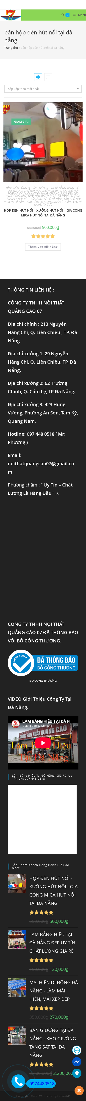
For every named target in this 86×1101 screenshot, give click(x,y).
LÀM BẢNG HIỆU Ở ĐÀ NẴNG (46, 199)
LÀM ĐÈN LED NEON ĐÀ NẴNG (44, 202)
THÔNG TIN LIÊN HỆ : (31, 290)
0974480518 (42, 1083)
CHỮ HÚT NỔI (32, 191)
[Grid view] (38, 77)
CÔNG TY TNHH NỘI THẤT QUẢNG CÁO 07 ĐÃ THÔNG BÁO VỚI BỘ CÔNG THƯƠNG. (43, 632)
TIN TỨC (47, 205)
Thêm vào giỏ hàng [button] (43, 247)
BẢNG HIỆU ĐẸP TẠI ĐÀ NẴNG (49, 188)
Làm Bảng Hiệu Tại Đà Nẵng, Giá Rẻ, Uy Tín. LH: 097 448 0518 (42, 777)
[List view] (48, 77)
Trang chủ (11, 48)
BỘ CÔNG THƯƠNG (43, 680)
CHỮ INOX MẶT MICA (54, 191)
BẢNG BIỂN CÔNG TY (18, 188)
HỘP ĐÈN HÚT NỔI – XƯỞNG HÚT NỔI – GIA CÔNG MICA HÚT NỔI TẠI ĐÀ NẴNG (43, 212)
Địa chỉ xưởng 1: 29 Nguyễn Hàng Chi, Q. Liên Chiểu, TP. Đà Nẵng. (42, 361)
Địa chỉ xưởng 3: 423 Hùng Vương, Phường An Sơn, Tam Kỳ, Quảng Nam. (43, 412)
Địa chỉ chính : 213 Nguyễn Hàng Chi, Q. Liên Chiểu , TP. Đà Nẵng (42, 332)
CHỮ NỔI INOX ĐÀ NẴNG (33, 193)
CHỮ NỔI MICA (58, 193)
